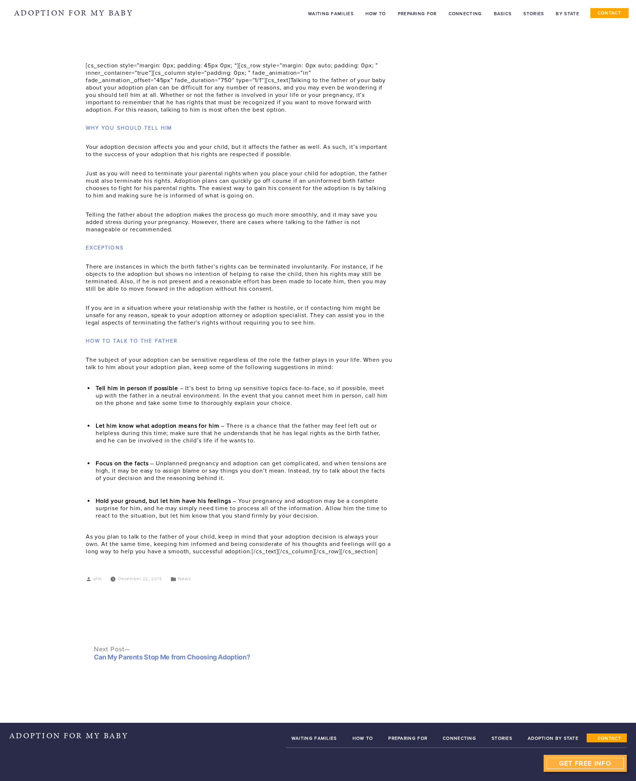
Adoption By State (553, 738)
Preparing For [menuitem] (417, 13)
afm (97, 578)
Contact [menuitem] (609, 12)
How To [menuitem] (375, 13)
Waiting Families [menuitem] (331, 13)
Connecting (459, 738)
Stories (502, 738)
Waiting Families (314, 738)
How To (363, 738)
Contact (609, 738)
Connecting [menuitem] (465, 13)
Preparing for (407, 738)
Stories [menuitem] (533, 13)
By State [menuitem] (567, 13)
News (184, 578)
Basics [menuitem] (503, 13)
